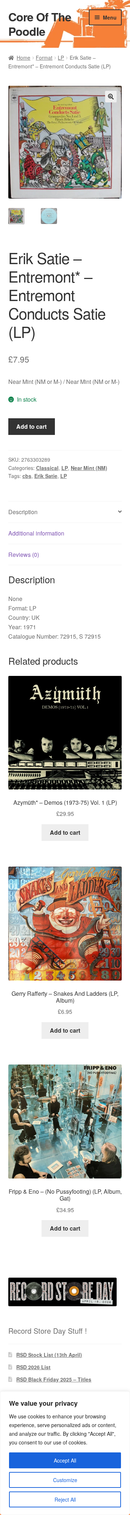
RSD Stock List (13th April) (49, 1354)
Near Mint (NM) (89, 467)
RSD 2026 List (33, 1367)
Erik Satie (45, 475)
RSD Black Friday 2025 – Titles (53, 1379)
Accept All (65, 1460)
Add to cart (31, 426)
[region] (65, 1453)
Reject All (65, 1499)
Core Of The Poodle (39, 23)
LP (61, 57)
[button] (111, 96)
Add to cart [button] (65, 832)
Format (44, 57)
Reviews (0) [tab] (23, 554)
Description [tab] (23, 512)
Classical (47, 467)
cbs (26, 475)
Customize (65, 1480)
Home (23, 57)
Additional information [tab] (36, 533)
